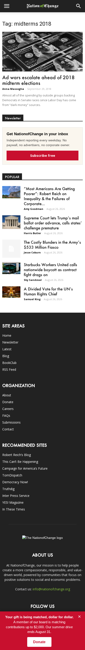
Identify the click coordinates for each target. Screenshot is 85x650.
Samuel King (32, 299)
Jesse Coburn (32, 252)
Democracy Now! (15, 482)
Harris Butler (32, 233)
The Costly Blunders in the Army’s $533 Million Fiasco (52, 245)
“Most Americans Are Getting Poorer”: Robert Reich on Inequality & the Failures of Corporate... (49, 196)
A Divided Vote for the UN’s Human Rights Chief (48, 291)
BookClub (9, 363)
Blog (5, 356)
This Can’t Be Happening (20, 461)
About (6, 395)
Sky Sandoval (33, 280)
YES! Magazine (13, 502)
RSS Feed (9, 369)
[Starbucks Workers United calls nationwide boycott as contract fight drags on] (11, 268)
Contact (8, 429)
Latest (7, 349)
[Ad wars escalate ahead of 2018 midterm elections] (42, 51)
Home (6, 335)
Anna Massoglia (13, 89)
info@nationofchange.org (51, 589)
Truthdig (8, 489)
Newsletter (10, 342)
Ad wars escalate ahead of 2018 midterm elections (38, 80)
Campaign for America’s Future (25, 468)
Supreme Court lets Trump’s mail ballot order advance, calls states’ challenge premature (53, 222)
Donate (7, 402)
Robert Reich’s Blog (16, 455)
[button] (78, 6)
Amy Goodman (33, 209)
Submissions (11, 422)
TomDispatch (12, 475)
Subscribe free (42, 155)
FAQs (6, 415)
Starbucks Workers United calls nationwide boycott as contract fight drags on (50, 269)
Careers (8, 409)
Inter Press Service (15, 495)
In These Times (13, 509)
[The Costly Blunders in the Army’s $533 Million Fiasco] (11, 249)
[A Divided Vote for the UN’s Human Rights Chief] (11, 292)
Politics (8, 69)
